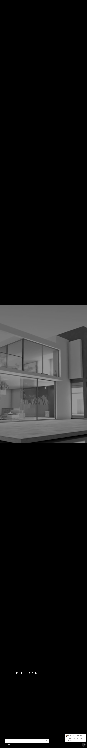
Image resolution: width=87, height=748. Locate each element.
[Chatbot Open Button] (84, 745)
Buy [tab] (6, 736)
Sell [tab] (11, 736)
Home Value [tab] (18, 736)
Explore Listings (8, 744)
